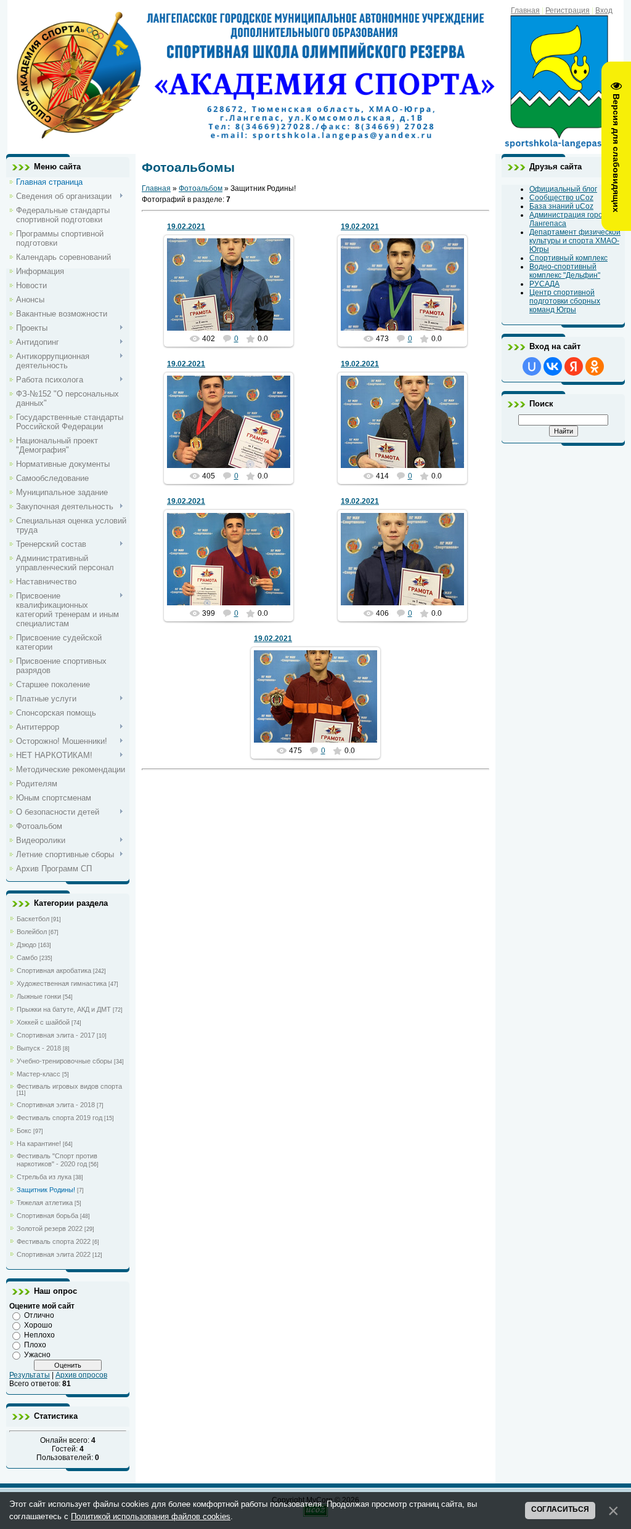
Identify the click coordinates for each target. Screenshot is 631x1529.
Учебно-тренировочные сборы (64, 1061)
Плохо (35, 1345)
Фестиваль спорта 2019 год (59, 1117)
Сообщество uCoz (561, 197)
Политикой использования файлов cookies (150, 1516)
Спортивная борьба (47, 1215)
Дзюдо (26, 944)
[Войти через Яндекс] (573, 366)
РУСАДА (544, 284)
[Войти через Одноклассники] (594, 366)
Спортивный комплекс (568, 258)
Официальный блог (563, 189)
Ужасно (37, 1354)
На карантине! (39, 1143)
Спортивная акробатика (54, 970)
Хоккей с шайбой (43, 1022)
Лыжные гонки (39, 996)
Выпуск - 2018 (39, 1048)
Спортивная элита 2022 (54, 1254)
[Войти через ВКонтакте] (552, 366)
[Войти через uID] (532, 366)
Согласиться (560, 1509)
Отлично (39, 1315)
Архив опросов (81, 1375)
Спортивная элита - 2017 (56, 1035)
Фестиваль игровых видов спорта (69, 1086)
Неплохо (39, 1335)
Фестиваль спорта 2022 (54, 1241)
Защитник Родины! (46, 1189)
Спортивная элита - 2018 (56, 1104)
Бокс (24, 1130)
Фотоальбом (200, 188)
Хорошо (38, 1325)
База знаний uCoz (561, 206)
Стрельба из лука (44, 1176)
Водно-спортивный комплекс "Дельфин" (564, 271)
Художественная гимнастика (62, 983)
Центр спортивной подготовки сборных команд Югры (564, 301)
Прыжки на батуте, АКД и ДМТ (64, 1009)
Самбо (27, 957)
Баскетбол (33, 918)
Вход (604, 10)
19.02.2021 (186, 226)
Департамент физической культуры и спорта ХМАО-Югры (575, 241)
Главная (525, 10)
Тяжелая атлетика (45, 1202)
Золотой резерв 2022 (50, 1228)
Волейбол (32, 931)
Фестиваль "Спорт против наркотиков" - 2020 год (57, 1160)
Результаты (29, 1375)
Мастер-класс (38, 1074)
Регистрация (567, 10)
